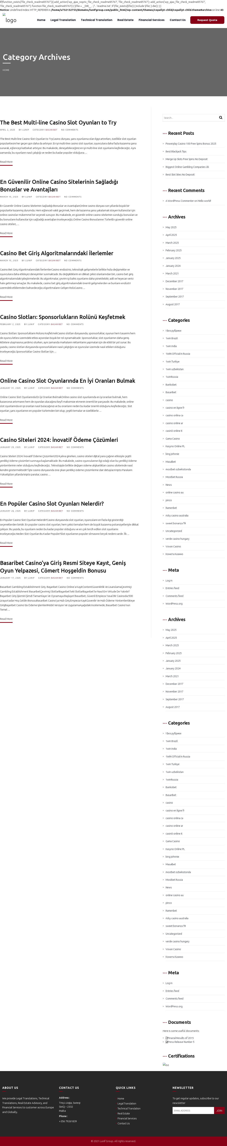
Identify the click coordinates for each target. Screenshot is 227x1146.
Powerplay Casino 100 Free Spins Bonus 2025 (191, 143)
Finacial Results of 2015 (181, 1038)
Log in (169, 580)
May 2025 (171, 227)
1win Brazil (172, 338)
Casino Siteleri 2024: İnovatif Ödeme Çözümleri (59, 440)
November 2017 (174, 289)
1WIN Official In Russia (178, 353)
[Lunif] (9, 20)
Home (41, 20)
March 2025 (172, 242)
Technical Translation (96, 20)
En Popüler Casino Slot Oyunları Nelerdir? (52, 503)
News (169, 484)
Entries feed (172, 588)
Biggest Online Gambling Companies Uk (187, 167)
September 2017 (175, 296)
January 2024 (173, 265)
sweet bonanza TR (176, 523)
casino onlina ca (174, 415)
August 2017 (173, 304)
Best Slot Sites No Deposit (180, 174)
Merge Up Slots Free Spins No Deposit (186, 159)
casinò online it (174, 430)
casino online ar (174, 423)
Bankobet (171, 384)
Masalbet (171, 461)
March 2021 (172, 273)
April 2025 (171, 235)
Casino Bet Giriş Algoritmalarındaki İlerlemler (56, 253)
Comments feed (174, 596)
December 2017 (174, 281)
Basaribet (52, 130)
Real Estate (125, 20)
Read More (6, 161)
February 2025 (174, 250)
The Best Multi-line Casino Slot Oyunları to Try (58, 122)
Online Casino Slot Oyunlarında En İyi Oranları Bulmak (67, 381)
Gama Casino (173, 438)
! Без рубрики (173, 330)
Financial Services (151, 20)
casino (169, 400)
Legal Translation (63, 20)
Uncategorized (174, 531)
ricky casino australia (177, 515)
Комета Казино (174, 554)
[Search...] (221, 117)
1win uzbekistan (175, 369)
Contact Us (177, 20)
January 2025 (173, 258)
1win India (171, 346)
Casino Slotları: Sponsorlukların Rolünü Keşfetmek (62, 317)
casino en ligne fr (175, 407)
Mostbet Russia (174, 477)
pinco (169, 500)
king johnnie (172, 454)
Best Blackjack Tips (176, 151)
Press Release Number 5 (181, 1042)
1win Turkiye (172, 361)
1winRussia (172, 376)
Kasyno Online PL (175, 446)
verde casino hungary (177, 538)
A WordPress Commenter (180, 200)
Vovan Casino (173, 546)
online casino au (175, 492)
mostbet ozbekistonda (178, 469)
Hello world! (204, 200)
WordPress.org (174, 603)
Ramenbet (171, 507)
